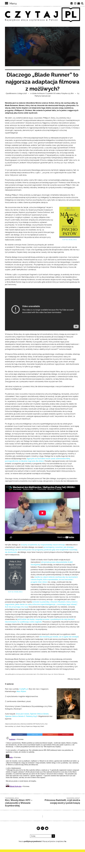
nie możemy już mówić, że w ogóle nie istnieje (58, 637)
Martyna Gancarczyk (42, 96)
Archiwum (41, 93)
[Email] (78, 3)
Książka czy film (67, 93)
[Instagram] (75, 3)
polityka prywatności (33, 841)
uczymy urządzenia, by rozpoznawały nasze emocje (43, 545)
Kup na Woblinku (69, 239)
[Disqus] (42, 762)
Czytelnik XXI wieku (53, 93)
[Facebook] (71, 3)
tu (65, 841)
